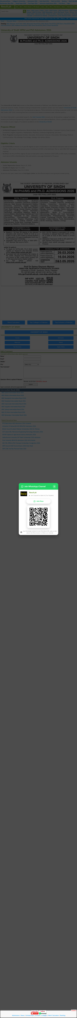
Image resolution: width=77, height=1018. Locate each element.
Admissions (16, 1015)
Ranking (62, 1015)
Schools (37, 1015)
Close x (73, 1010)
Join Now (39, 501)
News (22, 1015)
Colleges (44, 1015)
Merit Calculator (53, 1015)
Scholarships (30, 1015)
